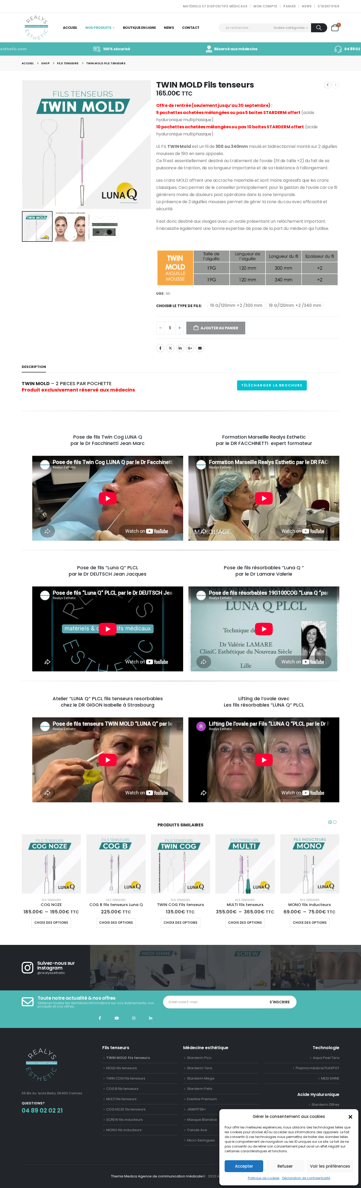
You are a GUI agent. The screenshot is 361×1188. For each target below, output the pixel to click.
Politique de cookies (264, 1178)
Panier (289, 6)
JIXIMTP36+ (196, 1109)
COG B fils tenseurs (122, 1088)
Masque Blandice (202, 1119)
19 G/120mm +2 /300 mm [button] (236, 305)
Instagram (134, 1018)
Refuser (285, 1166)
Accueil (70, 27)
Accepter (244, 1166)
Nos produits (98, 27)
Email (200, 348)
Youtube (117, 1018)
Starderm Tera (199, 1068)
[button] (350, 1116)
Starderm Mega (200, 1078)
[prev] (327, 85)
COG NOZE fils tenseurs (126, 1109)
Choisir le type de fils (178, 305)
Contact (191, 27)
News (307, 6)
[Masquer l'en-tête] (36, 27)
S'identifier (328, 6)
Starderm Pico (199, 1057)
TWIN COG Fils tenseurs (125, 1078)
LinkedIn (180, 348)
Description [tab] (34, 366)
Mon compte (265, 6)
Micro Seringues (201, 1140)
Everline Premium (202, 1098)
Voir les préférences (330, 1166)
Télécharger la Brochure (272, 385)
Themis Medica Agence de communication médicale (157, 1176)
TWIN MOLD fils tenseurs (128, 1057)
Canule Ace (197, 1129)
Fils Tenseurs (51, 900)
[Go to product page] (51, 864)
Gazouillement (170, 348)
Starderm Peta (199, 1088)
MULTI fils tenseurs (121, 1098)
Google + (190, 348)
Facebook (160, 348)
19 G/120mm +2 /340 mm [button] (295, 305)
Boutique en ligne (139, 27)
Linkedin (151, 1018)
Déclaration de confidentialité (306, 1178)
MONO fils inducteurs (124, 1129)
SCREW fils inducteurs (124, 1119)
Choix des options (51, 922)
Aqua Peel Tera (326, 1057)
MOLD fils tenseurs (121, 1068)
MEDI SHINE (330, 1078)
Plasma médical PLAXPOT (317, 1068)
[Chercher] (319, 27)
